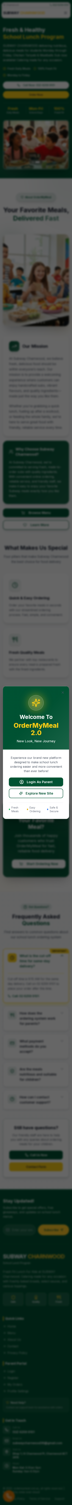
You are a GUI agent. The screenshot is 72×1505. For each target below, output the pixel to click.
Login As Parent (40, 782)
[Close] (62, 692)
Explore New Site (39, 793)
